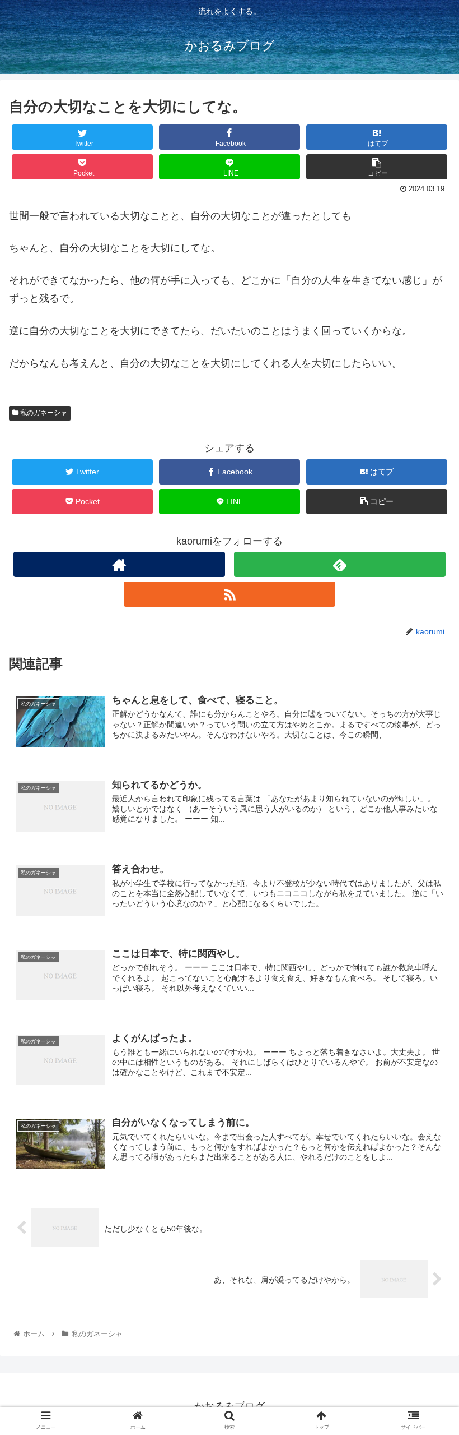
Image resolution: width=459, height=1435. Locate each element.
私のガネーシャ (42, 413)
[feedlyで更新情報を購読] (340, 564)
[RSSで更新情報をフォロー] (229, 594)
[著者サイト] (119, 564)
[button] (424, 1096)
